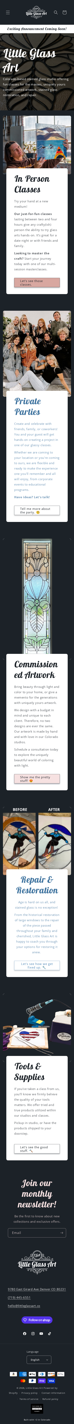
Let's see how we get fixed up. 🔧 (37, 965)
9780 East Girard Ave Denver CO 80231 (37, 1289)
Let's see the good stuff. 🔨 (34, 1148)
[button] (8, 12)
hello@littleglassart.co (24, 1306)
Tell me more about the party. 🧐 (35, 510)
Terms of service (29, 1398)
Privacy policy (30, 1392)
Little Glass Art (34, 1387)
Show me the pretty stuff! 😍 (35, 778)
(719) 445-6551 (19, 1297)
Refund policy (50, 1398)
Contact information (53, 1392)
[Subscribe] (61, 1232)
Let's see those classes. (31, 282)
